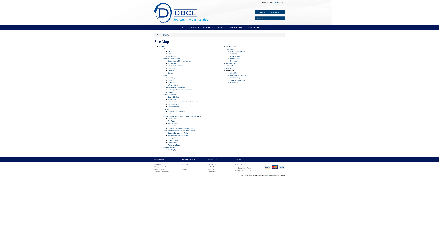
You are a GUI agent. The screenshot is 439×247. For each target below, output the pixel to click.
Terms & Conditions (237, 80)
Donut (170, 73)
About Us (233, 73)
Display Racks (173, 140)
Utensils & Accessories (171, 58)
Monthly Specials (169, 147)
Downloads (234, 61)
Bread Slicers (172, 99)
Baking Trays (172, 123)
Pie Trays (171, 121)
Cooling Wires (173, 126)
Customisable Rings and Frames (179, 61)
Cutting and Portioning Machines (180, 90)
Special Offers (231, 46)
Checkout (229, 66)
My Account (230, 49)
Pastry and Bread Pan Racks (178, 135)
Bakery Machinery (169, 94)
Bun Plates (172, 63)
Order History (235, 58)
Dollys (170, 114)
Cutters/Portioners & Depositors (175, 87)
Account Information (237, 51)
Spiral (170, 80)
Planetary (171, 78)
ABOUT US (194, 27)
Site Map (166, 35)
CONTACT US (253, 27)
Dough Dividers (173, 97)
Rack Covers (172, 68)
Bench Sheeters (174, 106)
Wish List (211, 169)
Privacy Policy (235, 78)
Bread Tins (172, 118)
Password (233, 54)
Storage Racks (173, 138)
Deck (170, 51)
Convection (172, 56)
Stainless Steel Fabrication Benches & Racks (179, 131)
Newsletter (212, 172)
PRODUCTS (208, 27)
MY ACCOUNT (237, 27)
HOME (182, 27)
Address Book (235, 56)
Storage (166, 109)
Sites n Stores (280, 175)
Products (162, 46)
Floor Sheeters (173, 104)
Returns (184, 167)
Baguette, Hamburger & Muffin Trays (181, 128)
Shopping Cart (231, 63)
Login (271, 2)
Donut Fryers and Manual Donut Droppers (183, 102)
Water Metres (173, 85)
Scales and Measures (175, 66)
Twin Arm (171, 82)
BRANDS (222, 27)
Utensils (171, 70)
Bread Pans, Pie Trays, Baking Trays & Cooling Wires (182, 116)
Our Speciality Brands (238, 75)
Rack (169, 54)
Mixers (165, 75)
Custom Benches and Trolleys (178, 133)
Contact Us (234, 82)
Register (265, 2)
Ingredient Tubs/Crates (176, 111)
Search (228, 68)
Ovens (165, 49)
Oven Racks (172, 143)
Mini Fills (171, 92)
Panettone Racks (174, 145)
